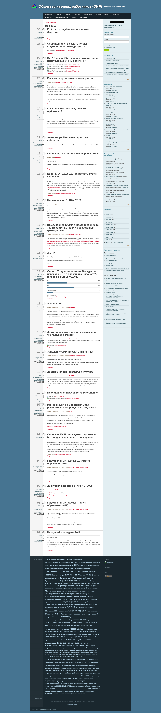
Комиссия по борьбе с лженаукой (87, 583)
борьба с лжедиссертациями (73, 650)
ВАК (71, 568)
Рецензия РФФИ (110, 292)
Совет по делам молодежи (80, 634)
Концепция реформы (89, 585)
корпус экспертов (63, 662)
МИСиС (96, 588)
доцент (58, 654)
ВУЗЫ (76, 568)
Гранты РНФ (72, 574)
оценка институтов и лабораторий (62, 673)
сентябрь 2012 (109, 224)
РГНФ (55, 625)
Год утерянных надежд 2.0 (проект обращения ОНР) (68, 462)
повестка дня (60, 678)
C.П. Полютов (113, 127)
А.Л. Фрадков (39, 32)
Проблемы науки (77, 622)
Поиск (74, 17)
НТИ (56, 596)
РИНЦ (59, 625)
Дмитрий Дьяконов (52, 578)
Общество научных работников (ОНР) (70, 6)
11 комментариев (38, 338)
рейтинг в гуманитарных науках (76, 683)
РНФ (63, 625)
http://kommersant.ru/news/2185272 (56, 426)
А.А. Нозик (39, 375)
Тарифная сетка (90, 636)
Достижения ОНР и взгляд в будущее (70, 372)
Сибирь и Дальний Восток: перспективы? (73, 153)
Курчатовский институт (79, 588)
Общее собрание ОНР (93, 611)
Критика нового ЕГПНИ (112, 92)
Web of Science (50, 565)
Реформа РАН (77, 629)
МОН (80, 234)
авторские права (49, 648)
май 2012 (108, 214)
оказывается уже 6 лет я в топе (114, 86)
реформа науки (63, 686)
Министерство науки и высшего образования (62, 594)
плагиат (85, 676)
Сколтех (47, 634)
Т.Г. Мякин (39, 354)
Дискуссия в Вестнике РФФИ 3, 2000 (70, 485)
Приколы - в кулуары (111, 98)
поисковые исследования (86, 678)
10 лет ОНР (48, 559)
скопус (98, 686)
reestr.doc (68, 68)
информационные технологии (60, 656)
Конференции (62, 586)
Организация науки (75, 617)
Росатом (47, 631)
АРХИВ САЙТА (109, 27)
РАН (47, 625)
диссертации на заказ (85, 652)
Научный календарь (62, 17)
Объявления (83, 17)
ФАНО (72, 639)
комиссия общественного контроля (57, 659)
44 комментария (37, 357)
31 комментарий (37, 83)
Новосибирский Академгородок (77, 604)
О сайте (115, 14)
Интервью (93, 581)
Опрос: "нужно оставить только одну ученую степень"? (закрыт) (116, 313)
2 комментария (38, 114)
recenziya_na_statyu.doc (72, 398)
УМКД (59, 640)
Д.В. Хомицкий (38, 408)
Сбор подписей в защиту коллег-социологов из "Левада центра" (67, 45)
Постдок (48, 622)
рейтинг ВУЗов (61, 683)
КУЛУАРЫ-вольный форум (113, 25)
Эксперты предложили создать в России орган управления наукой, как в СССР (117, 71)
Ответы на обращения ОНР (90, 617)
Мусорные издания (94, 594)
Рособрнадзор (62, 631)
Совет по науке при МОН (54, 637)
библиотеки (59, 650)
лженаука (71, 662)
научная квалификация (82, 665)
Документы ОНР (67, 578)
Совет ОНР (55, 634)
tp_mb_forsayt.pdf (59, 396)
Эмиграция (92, 645)
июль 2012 (108, 219)
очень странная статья (112, 63)
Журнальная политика (65, 454)
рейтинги (87, 683)
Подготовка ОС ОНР (78, 620)
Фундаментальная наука (53, 645)
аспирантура (72, 648)
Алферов (80, 565)
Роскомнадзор (54, 631)
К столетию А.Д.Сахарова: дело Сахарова (61, 588)
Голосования (59, 297)
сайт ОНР (71, 204)
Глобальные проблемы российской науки (117, 65)
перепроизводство (76, 676)
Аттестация (96, 565)
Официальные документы (52, 620)
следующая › (120, 242)
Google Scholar (73, 559)
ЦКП (76, 645)
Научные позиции (82, 602)
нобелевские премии (66, 668)
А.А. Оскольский (38, 464)
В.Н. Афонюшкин (38, 395)
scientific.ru (72, 307)
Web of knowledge (95, 562)
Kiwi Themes (52, 709)
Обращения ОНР (80, 355)
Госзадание (66, 571)
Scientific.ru (54, 303)
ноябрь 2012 (109, 229)
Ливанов (89, 588)
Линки (106, 14)
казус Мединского (83, 656)
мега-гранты (78, 662)
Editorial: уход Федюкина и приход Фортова (68, 30)
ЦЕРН (69, 645)
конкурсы (69, 82)
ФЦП (78, 640)
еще (128, 149)
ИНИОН (71, 581)
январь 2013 (109, 234)
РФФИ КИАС (77, 625)
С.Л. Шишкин (39, 203)
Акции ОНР (72, 565)
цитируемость (89, 691)
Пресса (68, 14)
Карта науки (53, 583)
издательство (81, 654)
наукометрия (69, 665)
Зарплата (64, 581)
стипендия (60, 688)
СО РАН (74, 631)
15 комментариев (38, 231)
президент (81, 681)
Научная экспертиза (77, 599)
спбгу (55, 688)
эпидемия (67, 693)
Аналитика (87, 14)
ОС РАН (78, 607)
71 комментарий (37, 377)
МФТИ (52, 591)
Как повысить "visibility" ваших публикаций (66, 110)
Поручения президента (93, 620)
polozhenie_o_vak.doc (72, 70)
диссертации (72, 652)
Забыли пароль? (110, 47)
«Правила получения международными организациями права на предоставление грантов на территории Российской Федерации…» (73, 241)
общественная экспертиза (64, 670)
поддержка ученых (71, 678)
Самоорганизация (83, 631)
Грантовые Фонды (89, 571)
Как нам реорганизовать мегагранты (70, 78)
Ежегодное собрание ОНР (84, 578)
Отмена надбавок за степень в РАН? (115, 319)
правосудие (74, 681)
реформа (53, 686)
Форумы (77, 14)
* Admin (40, 177)
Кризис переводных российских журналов (117, 268)
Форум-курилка (84, 643)
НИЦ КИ (52, 596)
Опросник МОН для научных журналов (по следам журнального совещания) (71, 436)
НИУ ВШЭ (47, 596)
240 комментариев (38, 64)
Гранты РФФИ (85, 575)
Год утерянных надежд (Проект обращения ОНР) (66, 504)
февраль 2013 (109, 237)
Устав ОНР (65, 640)
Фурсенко (64, 645)
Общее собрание (77, 610)
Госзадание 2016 (110, 265)
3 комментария (38, 491)
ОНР (56, 193)
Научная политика (59, 599)
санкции (94, 686)
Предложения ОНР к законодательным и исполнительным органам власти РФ (117, 322)
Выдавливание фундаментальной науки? (117, 129)
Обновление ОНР (110, 58)
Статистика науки (80, 338)
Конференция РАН (75, 586)
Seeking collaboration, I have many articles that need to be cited (117, 75)
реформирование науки (77, 686)
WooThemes (43, 709)
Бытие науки (49, 568)
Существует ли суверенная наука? (115, 270)
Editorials (64, 559)
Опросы (98, 14)
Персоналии (64, 620)
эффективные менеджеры (77, 693)
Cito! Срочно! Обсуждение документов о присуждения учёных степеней (72, 59)
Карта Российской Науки (112, 304)
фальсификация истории (57, 691)
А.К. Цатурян (39, 46)
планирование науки (94, 676)
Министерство (91, 591)
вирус (90, 650)
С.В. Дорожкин (113, 90)
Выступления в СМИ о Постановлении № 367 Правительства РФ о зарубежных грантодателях (73, 228)
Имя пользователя (109, 34)
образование (50, 670)
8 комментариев (37, 142)
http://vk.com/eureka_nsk (53, 187)
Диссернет (95, 575)
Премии (68, 622)
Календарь (53, 22)
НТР (58, 596)
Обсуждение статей (63, 611)
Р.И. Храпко (39, 256)
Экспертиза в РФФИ (83, 645)
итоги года (74, 656)
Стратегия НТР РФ (80, 636)
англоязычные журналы (61, 648)
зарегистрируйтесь (39, 38)
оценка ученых (81, 673)
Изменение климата (84, 581)
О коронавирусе (110, 306)
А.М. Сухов (39, 274)
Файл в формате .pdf (60, 345)
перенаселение (56, 676)
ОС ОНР (71, 607)
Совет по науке (93, 634)
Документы (48, 14)
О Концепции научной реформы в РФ (116, 263)
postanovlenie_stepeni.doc (73, 66)
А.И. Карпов (112, 122)
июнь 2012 (108, 217)
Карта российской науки (67, 583)
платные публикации (50, 678)
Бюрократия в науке (61, 568)
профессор (53, 683)
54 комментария (37, 466)
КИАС (47, 583)
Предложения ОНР (58, 622)
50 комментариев (38, 538)
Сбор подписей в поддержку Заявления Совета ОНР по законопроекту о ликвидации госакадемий (116, 296)
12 (114, 242)
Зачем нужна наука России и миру (58, 495)
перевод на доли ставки (93, 673)
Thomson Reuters (85, 562)
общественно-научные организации (85, 670)
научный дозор (55, 668)
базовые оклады (81, 648)
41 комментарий (37, 410)
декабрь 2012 (109, 232)
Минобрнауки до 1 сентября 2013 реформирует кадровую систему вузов (71, 406)
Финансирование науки (68, 643)
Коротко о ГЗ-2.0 (110, 124)
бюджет (85, 650)
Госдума (60, 571)
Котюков (47, 588)
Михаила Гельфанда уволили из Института (117, 68)
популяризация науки (52, 681)
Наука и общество (82, 596)
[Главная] (35, 6)
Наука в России (67, 596)
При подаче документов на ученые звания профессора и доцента (117, 301)
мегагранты (58, 82)
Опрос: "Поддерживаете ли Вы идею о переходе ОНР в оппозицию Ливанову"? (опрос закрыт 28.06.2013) (72, 274)
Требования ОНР (53, 640)
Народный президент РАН (63, 532)
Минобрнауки (84, 594)
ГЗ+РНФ (108, 135)
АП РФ (60, 565)
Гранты (64, 82)
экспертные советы (59, 693)
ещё (128, 79)
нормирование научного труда (89, 668)
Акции (59, 14)
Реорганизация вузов (52, 629)
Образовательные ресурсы (87, 607)
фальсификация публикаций (74, 691)
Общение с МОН (73, 234)
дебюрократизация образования (56, 652)
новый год (75, 668)
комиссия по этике (74, 659)
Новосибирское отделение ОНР (66, 193)
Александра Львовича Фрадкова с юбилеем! (68, 139)
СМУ (70, 631)
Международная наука (61, 591)
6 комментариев (37, 205)
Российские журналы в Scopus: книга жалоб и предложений (116, 310)
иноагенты (88, 654)
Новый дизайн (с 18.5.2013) (64, 200)
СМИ (56, 489)
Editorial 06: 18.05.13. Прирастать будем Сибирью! (72, 175)
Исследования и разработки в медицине (72, 392)
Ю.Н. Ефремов (53, 493)
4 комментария (38, 398)
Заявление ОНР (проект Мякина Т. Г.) (70, 351)
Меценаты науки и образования (78, 591)
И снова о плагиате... (111, 255)
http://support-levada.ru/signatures (65, 50)
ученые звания (74, 688)
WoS (56, 565)
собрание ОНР (49, 688)
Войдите (39, 37)
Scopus (77, 562)
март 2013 (108, 239)
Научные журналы (70, 602)
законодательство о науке (69, 654)
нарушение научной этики (56, 665)
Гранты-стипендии (58, 575)
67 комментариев (38, 35)
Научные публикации (58, 604)
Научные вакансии (56, 602)
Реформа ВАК (64, 629)
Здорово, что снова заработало (114, 118)
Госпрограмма (76, 571)
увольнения (66, 688)
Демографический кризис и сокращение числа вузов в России (72, 333)
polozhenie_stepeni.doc (72, 64)
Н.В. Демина (39, 140)
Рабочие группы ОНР (86, 625)
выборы (94, 650)
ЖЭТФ (51, 252)
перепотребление (65, 676)
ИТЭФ (76, 581)
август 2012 (109, 222)
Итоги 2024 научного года (112, 60)
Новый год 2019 (58, 607)
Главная (47, 22)
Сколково (92, 631)
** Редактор (112, 101)
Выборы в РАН (84, 568)
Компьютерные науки (51, 585)
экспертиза (49, 693)
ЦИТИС (73, 645)
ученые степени (83, 688)
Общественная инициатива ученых (73, 614)
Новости (48, 17)
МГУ (93, 588)
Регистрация (109, 45)
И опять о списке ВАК (111, 260)
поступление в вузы (65, 681)
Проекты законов (90, 622)
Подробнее (50, 39)
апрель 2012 (109, 212)
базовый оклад (84, 467)
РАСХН (51, 625)
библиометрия (50, 650)
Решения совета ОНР (92, 629)
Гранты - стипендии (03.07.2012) (114, 258)
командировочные (93, 656)
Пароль (106, 39)
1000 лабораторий (56, 559)
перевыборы (48, 676)
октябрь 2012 (109, 227)
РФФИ (77, 467)
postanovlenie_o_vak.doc (72, 71)
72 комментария (37, 276)
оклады (47, 673)
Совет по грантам (67, 634)
